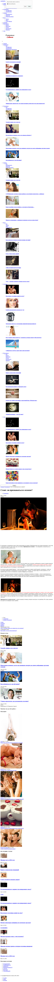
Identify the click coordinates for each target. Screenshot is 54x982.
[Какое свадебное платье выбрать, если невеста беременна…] (12, 204)
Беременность (9, 14)
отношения (5, 618)
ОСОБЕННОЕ (4, 927)
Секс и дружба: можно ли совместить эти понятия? (12, 628)
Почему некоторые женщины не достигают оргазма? (18, 456)
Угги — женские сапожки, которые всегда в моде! (17, 281)
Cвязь (4, 979)
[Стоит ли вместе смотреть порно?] (11, 846)
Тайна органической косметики (13, 267)
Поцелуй (8, 15)
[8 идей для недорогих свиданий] (12, 59)
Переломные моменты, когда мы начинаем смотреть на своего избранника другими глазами (28, 148)
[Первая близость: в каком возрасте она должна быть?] (12, 466)
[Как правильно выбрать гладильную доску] (12, 384)
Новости (2, 769)
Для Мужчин (9, 11)
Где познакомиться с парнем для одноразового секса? (18, 89)
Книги (7, 25)
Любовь (5, 13)
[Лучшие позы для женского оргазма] (11, 768)
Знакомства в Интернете (11, 49)
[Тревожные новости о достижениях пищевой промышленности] (10, 321)
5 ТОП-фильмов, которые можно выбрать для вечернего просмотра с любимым (25, 193)
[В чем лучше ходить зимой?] (12, 251)
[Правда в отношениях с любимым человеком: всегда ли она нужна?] (12, 217)
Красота (5, 969)
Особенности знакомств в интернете (14, 75)
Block (25, 6)
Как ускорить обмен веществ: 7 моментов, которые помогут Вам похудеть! (23, 337)
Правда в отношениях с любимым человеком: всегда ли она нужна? (22, 220)
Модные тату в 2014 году (8, 860)
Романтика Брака (10, 16)
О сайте (5, 977)
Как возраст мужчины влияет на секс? (15, 296)
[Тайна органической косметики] (12, 265)
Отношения (5, 9)
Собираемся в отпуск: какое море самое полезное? (18, 350)
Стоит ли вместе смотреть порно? (10, 879)
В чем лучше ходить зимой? (12, 253)
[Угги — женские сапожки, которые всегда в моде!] (12, 278)
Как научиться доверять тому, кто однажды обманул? (18, 135)
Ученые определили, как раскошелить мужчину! (15, 701)
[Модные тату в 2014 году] (4, 857)
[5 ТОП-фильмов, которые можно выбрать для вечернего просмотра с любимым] (12, 191)
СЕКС (2, 894)
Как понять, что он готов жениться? (9, 630)
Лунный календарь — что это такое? (14, 414)
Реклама (5, 980)
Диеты (7, 19)
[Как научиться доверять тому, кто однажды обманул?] (12, 132)
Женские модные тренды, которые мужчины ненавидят (16, 946)
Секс (4, 31)
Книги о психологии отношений (13, 372)
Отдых (7, 27)
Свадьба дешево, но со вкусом (13, 122)
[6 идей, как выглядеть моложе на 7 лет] (12, 307)
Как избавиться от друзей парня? (14, 160)
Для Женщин (9, 10)
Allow (29, 6)
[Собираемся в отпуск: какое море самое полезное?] (12, 348)
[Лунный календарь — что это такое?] (12, 411)
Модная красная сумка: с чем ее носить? (12, 936)
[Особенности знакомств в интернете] (12, 73)
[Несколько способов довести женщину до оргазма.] (11, 740)
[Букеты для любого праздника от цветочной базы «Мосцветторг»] (12, 397)
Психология (8, 28)
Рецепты (8, 29)
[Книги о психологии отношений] (12, 370)
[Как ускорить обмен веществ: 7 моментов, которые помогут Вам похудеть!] (12, 335)
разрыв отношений (7, 620)
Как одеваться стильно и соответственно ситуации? (18, 240)
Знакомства (5, 4)
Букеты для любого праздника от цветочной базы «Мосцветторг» (21, 400)
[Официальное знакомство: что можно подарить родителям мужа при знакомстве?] (12, 100)
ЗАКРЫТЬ (3, 1)
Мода (4, 17)
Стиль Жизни (9, 21)
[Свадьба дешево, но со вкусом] (12, 119)
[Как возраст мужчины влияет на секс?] (12, 293)
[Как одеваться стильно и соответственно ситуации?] (12, 237)
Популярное (6, 23)
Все (6, 45)
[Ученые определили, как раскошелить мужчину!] (11, 698)
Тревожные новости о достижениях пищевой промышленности (21, 323)
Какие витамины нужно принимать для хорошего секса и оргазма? (22, 482)
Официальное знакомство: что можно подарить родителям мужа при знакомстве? (25, 103)
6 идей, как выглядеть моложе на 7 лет (15, 309)
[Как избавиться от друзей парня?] (12, 157)
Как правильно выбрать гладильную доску (16, 386)
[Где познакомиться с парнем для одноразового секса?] (12, 87)
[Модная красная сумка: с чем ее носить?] (4, 934)
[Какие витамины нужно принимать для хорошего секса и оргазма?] (12, 480)
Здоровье (5, 22)
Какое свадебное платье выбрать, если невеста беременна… (20, 207)
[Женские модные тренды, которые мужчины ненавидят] (4, 943)
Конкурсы (8, 26)
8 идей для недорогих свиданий (13, 62)
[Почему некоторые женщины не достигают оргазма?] (12, 453)
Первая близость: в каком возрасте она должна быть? (18, 469)
